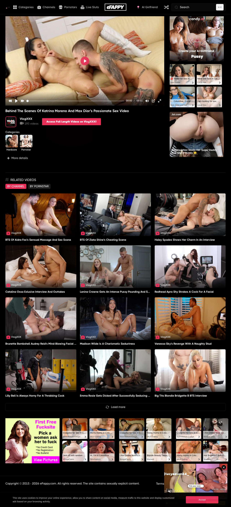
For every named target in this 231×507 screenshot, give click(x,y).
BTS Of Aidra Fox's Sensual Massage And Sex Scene (38, 239)
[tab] (15, 186)
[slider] (75, 101)
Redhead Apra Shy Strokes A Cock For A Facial (184, 291)
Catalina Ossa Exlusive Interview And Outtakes (35, 291)
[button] (84, 158)
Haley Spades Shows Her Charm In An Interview (185, 239)
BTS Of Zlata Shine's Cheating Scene (103, 239)
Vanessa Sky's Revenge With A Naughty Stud (183, 343)
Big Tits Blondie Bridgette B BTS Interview (181, 395)
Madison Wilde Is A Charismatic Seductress (107, 343)
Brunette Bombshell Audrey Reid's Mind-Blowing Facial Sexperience (47, 343)
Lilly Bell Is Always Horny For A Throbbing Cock (34, 395)
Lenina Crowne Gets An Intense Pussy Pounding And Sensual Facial (122, 291)
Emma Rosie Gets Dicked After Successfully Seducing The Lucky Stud (123, 395)
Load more (118, 407)
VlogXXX (26, 119)
